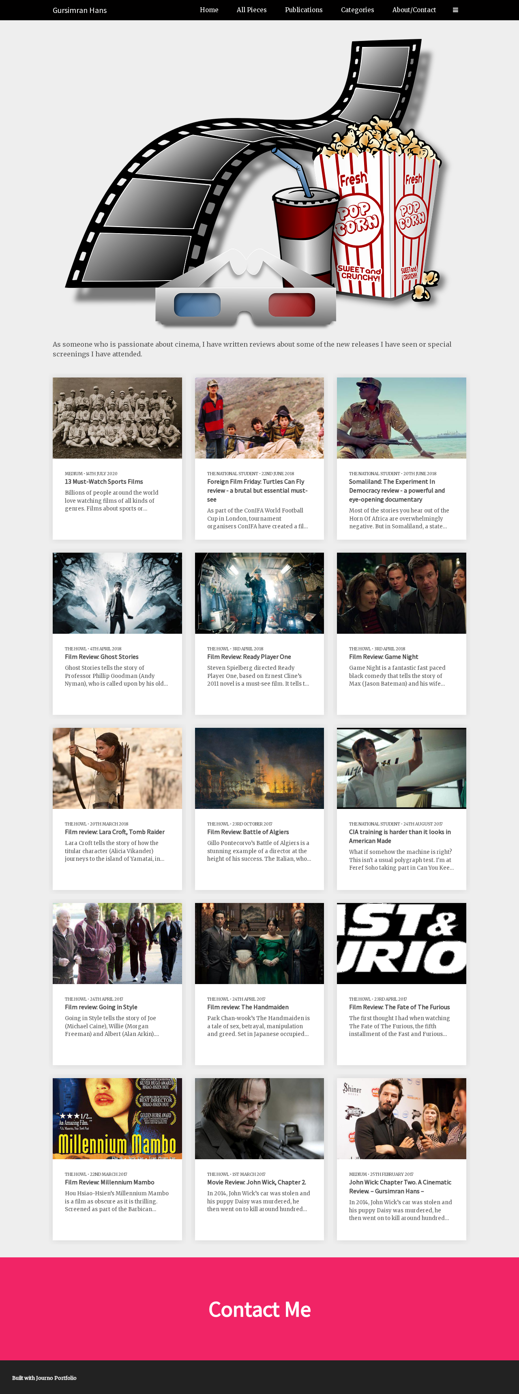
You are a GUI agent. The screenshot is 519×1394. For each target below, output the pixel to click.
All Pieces (252, 10)
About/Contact (414, 10)
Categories (357, 10)
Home (209, 10)
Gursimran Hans (80, 10)
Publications (304, 10)
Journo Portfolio (56, 1378)
